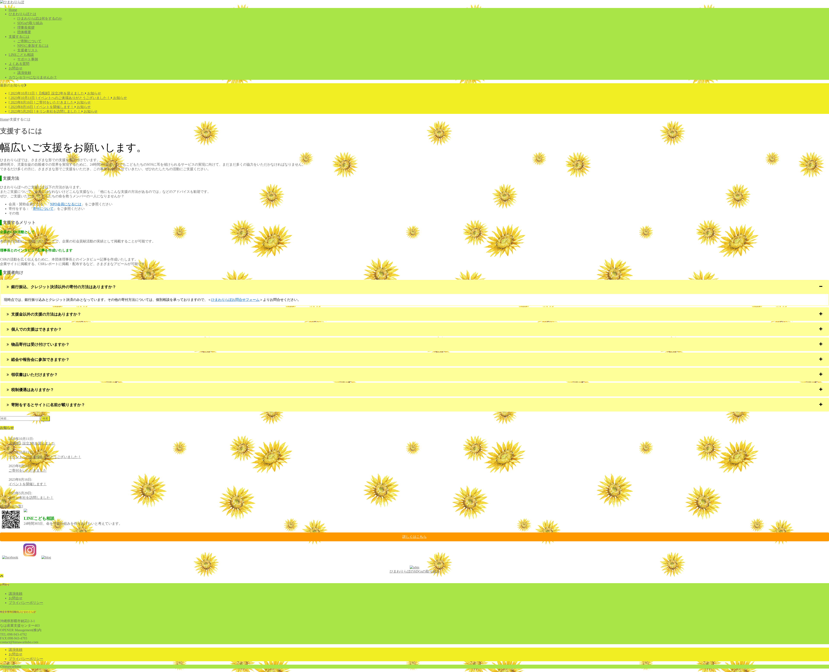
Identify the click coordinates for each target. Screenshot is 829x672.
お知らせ (7, 428)
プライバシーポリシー (26, 602)
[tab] (414, 287)
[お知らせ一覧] (11, 506)
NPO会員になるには (65, 204)
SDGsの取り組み (30, 23)
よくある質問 (19, 64)
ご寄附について (29, 41)
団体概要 (24, 32)
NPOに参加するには (33, 45)
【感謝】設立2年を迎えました (32, 443)
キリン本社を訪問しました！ (31, 497)
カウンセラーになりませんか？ (33, 77)
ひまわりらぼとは (22, 14)
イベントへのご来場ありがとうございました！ (45, 457)
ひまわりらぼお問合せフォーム (235, 299)
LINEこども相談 (21, 55)
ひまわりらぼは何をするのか (39, 18)
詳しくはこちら (414, 537)
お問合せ (15, 68)
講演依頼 (24, 73)
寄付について (43, 208)
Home (13, 10)
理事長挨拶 (26, 27)
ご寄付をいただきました (28, 470)
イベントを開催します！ (28, 484)
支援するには (19, 36)
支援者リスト (27, 50)
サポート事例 (27, 59)
